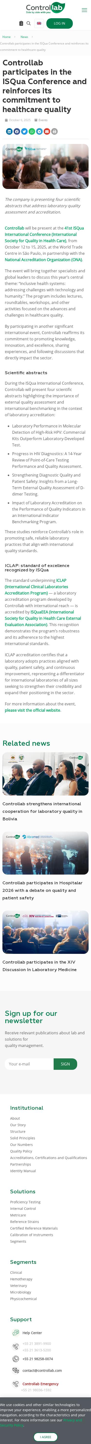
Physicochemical (23, 1298)
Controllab (14, 228)
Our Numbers (21, 1144)
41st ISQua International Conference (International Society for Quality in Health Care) (44, 234)
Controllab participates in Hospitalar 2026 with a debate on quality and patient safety (42, 890)
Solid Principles (22, 1138)
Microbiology (20, 1292)
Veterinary (18, 1285)
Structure (17, 1131)
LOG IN (59, 23)
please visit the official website (32, 710)
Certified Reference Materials (34, 1228)
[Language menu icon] (39, 23)
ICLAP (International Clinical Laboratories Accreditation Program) (36, 587)
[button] (9, 131)
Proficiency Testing (25, 1202)
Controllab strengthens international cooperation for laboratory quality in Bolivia (42, 811)
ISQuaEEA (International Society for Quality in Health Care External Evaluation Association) (43, 618)
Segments (18, 1241)
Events (43, 120)
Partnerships (20, 1164)
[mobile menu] (84, 10)
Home (6, 37)
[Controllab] (45, 7)
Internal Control (23, 1208)
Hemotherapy (21, 1279)
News (24, 37)
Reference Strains (24, 1221)
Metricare (18, 1215)
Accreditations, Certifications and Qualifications (48, 1157)
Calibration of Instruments (31, 1234)
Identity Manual (23, 1171)
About (15, 1118)
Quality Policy (21, 1151)
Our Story (18, 1125)
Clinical (16, 1272)
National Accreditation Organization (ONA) (43, 259)
